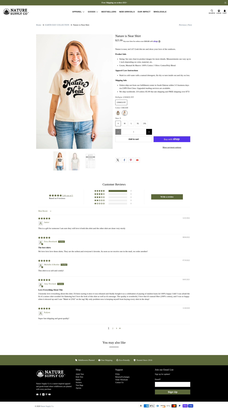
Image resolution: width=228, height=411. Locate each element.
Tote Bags (79, 385)
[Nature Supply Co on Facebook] (40, 395)
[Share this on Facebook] (124, 160)
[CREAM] (124, 113)
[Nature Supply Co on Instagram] (43, 395)
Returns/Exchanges (122, 377)
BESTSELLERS (108, 12)
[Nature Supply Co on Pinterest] (46, 395)
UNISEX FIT (121, 102)
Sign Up (172, 392)
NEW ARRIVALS (127, 12)
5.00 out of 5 (67, 196)
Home (38, 25)
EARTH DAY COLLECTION (57, 25)
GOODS (91, 12)
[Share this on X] (117, 160)
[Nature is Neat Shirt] (74, 91)
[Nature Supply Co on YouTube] (49, 395)
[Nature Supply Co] (16, 11)
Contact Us (119, 382)
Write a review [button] (167, 197)
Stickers (79, 382)
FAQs (117, 374)
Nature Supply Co (47, 406)
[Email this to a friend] (137, 160)
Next (190, 25)
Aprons (78, 388)
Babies (78, 380)
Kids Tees (79, 377)
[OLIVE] (118, 113)
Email (158, 379)
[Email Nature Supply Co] (37, 395)
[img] (44, 218)
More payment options (172, 147)
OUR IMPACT (144, 12)
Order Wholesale (121, 380)
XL (138, 123)
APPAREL (77, 12)
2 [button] (112, 328)
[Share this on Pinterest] (130, 160)
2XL (144, 123)
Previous (182, 25)
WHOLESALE (160, 12)
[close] (225, 2)
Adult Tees (80, 374)
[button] (99, 191)
